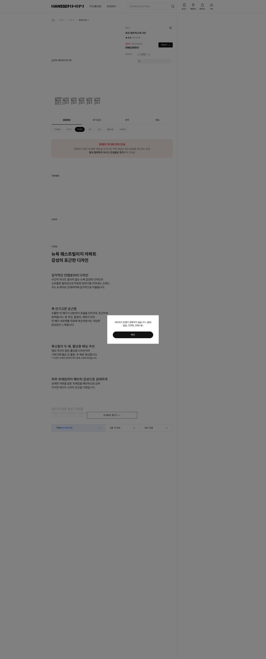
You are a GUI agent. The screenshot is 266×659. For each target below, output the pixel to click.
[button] (133, 335)
